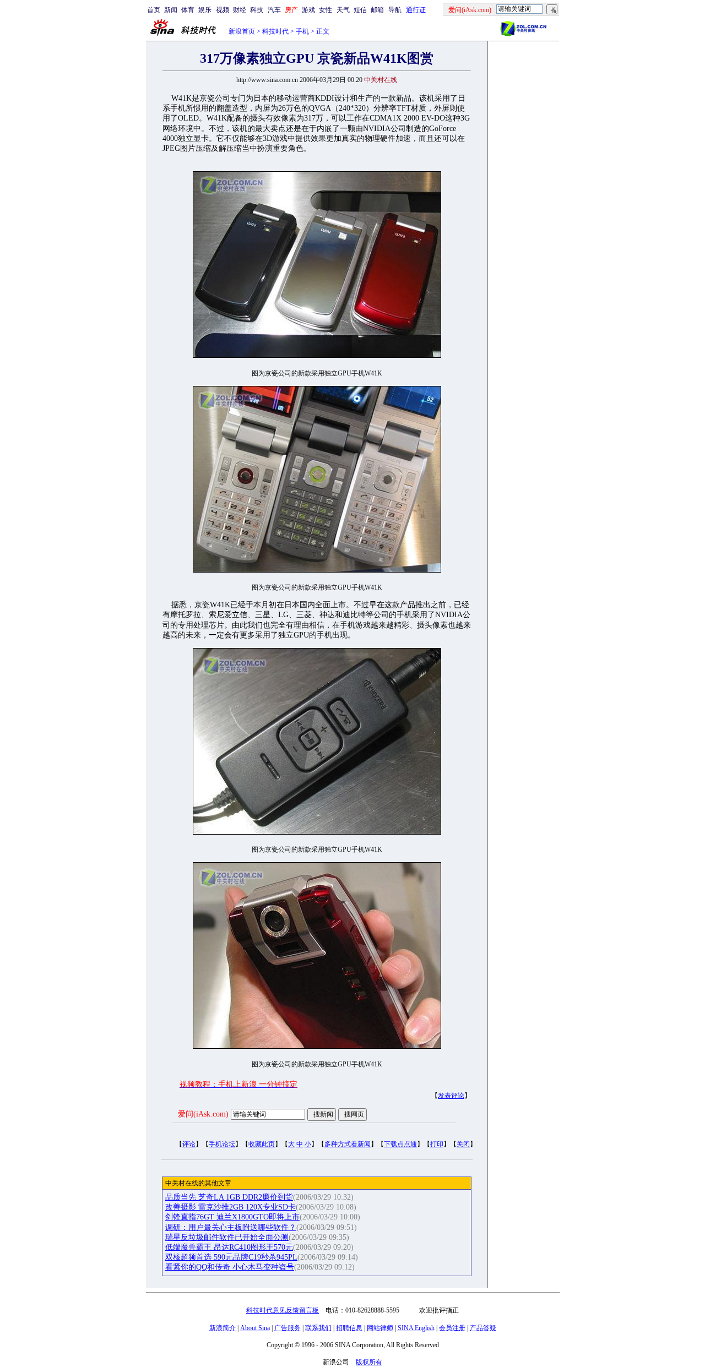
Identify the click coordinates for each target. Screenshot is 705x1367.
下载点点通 (400, 1144)
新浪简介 (222, 1328)
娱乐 (205, 10)
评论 (189, 1144)
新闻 (170, 10)
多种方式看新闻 (347, 1144)
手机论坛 (222, 1144)
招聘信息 (349, 1328)
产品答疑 (483, 1328)
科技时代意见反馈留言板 (282, 1310)
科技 (256, 10)
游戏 (308, 10)
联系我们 (318, 1328)
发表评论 (451, 1095)
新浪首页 (242, 31)
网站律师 (380, 1328)
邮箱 (377, 10)
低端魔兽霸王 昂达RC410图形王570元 (229, 1247)
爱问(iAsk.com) (203, 1114)
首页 (153, 10)
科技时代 (275, 31)
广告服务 (287, 1328)
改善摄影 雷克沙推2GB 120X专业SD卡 (230, 1207)
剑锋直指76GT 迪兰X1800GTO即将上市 (232, 1217)
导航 (395, 10)
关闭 (463, 1144)
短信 (360, 10)
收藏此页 (261, 1144)
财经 (239, 10)
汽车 (274, 10)
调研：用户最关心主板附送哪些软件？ (230, 1227)
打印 (436, 1144)
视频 (222, 10)
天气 (343, 10)
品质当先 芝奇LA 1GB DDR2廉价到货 (229, 1197)
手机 (302, 31)
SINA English (416, 1328)
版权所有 (369, 1362)
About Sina (255, 1328)
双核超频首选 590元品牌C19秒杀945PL (231, 1257)
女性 (325, 10)
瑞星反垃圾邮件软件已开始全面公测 (227, 1237)
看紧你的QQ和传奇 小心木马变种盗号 (229, 1267)
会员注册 (452, 1328)
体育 (187, 10)
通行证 (416, 10)
